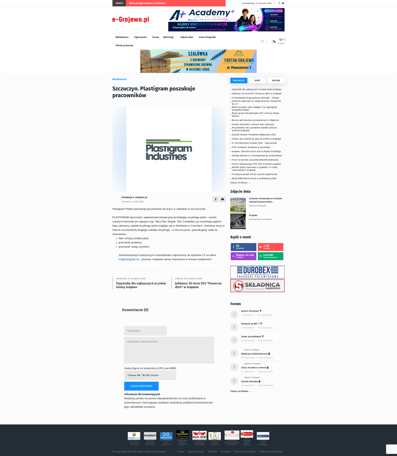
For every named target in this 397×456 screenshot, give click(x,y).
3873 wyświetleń (265, 328)
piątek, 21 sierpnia (252, 377)
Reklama (226, 451)
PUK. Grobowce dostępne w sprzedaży (251, 147)
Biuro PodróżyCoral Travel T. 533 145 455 (134, 443)
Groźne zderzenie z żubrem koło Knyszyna (253, 124)
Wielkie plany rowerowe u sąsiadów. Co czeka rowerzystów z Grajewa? (254, 168)
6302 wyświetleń (265, 372)
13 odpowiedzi (247, 328)
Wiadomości (122, 37)
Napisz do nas (245, 255)
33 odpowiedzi (247, 385)
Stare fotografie (207, 37)
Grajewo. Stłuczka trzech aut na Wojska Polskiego (256, 151)
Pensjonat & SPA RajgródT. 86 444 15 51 (215, 443)
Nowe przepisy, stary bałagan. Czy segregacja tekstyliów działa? (254, 108)
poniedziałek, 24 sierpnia (260, 219)
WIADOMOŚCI (239, 80)
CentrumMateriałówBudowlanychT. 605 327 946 (199, 443)
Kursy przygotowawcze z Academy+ (147, 3)
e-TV (266, 246)
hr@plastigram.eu (129, 259)
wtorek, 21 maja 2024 (133, 201)
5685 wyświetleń (265, 385)
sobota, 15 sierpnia (252, 364)
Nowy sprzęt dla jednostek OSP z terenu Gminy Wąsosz (255, 114)
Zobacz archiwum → (240, 182)
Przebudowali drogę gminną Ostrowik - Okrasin (255, 98)
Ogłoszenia (140, 37)
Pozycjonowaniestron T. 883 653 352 (166, 443)
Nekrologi (168, 37)
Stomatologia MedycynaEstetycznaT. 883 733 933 (232, 443)
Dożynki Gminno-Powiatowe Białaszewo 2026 (254, 134)
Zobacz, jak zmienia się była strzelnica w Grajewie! (256, 139)
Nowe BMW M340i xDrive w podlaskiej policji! (254, 178)
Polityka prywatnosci (271, 451)
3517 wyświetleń (264, 315)
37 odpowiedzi (247, 372)
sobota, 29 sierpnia (257, 206)
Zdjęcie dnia (186, 37)
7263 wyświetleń (266, 358)
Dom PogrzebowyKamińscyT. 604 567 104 (182, 442)
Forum (155, 37)
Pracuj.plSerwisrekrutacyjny (263, 443)
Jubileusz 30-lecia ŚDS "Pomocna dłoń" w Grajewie (198, 285)
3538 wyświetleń (265, 340)
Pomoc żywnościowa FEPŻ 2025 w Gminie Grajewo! (256, 164)
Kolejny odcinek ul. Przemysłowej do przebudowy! (257, 155)
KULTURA (276, 80)
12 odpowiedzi (247, 340)
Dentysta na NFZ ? (250, 323)
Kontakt (270, 255)
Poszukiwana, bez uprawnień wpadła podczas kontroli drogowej (254, 129)
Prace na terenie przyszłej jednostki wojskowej (255, 160)
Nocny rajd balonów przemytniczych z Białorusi (255, 120)
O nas (181, 451)
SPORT (257, 80)
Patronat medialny (245, 451)
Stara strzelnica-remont (253, 367)
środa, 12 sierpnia (251, 350)
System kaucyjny (249, 381)
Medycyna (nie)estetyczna (254, 353)
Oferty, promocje (124, 45)
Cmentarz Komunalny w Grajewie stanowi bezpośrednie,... (265, 200)
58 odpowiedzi (248, 358)
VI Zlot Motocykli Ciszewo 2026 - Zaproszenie (254, 143)
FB (240, 246)
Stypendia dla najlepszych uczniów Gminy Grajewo (141, 285)
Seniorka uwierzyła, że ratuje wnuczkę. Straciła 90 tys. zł (256, 102)
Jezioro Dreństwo (250, 311)
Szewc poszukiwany (251, 336)
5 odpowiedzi (247, 315)
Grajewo (253, 215)
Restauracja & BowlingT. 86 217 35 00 (150, 443)
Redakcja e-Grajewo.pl (134, 197)
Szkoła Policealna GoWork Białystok (247, 442)
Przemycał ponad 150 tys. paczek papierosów (254, 174)
